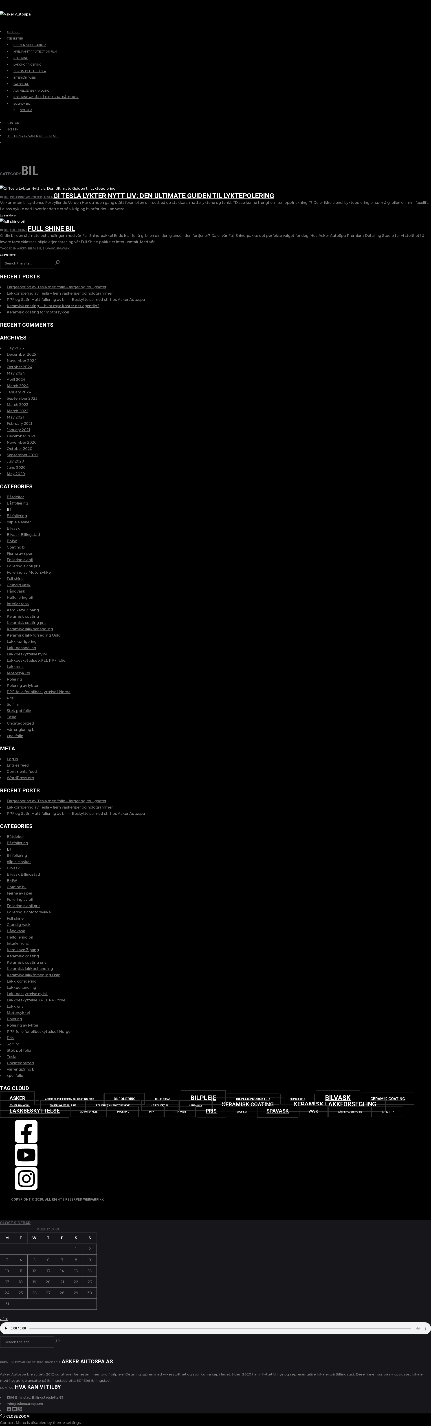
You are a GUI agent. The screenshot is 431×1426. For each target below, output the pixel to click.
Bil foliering (17, 516)
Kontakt (14, 123)
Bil (6, 197)
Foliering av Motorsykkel (29, 572)
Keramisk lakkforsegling (334, 1104)
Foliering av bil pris (23, 566)
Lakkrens (15, 667)
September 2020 (22, 455)
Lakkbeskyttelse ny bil (27, 654)
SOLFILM (26, 110)
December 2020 (21, 436)
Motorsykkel (18, 673)
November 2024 (22, 361)
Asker (22, 248)
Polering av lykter (26, 197)
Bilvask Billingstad (23, 535)
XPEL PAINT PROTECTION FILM (35, 51)
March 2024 (18, 386)
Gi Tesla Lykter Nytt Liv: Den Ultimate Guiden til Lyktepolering (163, 196)
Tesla (48, 197)
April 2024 (16, 379)
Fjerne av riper (19, 553)
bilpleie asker (19, 522)
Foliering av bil (20, 560)
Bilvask (48, 248)
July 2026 (15, 348)
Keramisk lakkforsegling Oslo (33, 635)
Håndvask (16, 591)
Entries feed (18, 765)
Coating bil (16, 547)
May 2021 (15, 417)
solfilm (241, 1111)
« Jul (4, 1319)
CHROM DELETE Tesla (29, 71)
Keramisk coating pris (26, 623)
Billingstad (163, 1099)
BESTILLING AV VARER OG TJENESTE (33, 136)
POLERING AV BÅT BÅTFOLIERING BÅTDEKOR (46, 97)
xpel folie (15, 736)
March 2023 (17, 405)
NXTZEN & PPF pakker (29, 45)
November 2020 (22, 442)
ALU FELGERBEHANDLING (31, 90)
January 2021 (18, 430)
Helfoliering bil (20, 597)
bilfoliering (124, 1099)
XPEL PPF (13, 32)
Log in (12, 759)
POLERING (20, 58)
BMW (12, 541)
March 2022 (17, 411)
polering (123, 1111)
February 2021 (19, 423)
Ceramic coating (387, 1098)
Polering (14, 679)
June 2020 (16, 467)
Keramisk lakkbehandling (30, 629)
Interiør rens (18, 604)
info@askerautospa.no (25, 1404)
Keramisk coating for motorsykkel (38, 312)
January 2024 (19, 392)
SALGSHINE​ (21, 84)
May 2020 (16, 474)
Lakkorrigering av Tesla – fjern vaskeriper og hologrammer (60, 293)
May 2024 (16, 373)
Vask (313, 1111)
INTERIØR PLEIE (24, 77)
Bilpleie (34, 248)
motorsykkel (88, 1111)
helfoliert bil (160, 1105)
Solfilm (13, 704)
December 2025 (21, 354)
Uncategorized (20, 723)
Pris (10, 698)
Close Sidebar (15, 1223)
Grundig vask (19, 585)
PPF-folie (180, 1111)
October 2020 (19, 449)
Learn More (8, 215)
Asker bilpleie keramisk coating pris (69, 1099)
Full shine (18, 230)
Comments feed (22, 771)
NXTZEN (12, 129)
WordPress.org (20, 778)
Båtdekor (15, 497)
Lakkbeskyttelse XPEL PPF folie (36, 660)
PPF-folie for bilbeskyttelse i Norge (38, 692)
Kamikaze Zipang (23, 610)
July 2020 (15, 461)
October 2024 (19, 367)
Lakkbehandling (21, 648)
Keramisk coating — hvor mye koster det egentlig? (53, 306)
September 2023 (22, 398)
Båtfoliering (17, 503)
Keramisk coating (23, 616)
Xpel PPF (388, 1111)
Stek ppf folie (19, 711)
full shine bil (51, 229)
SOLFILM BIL (21, 103)
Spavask (63, 248)
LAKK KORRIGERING (27, 64)
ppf (151, 1111)
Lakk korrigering (22, 641)
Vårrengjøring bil (21, 729)
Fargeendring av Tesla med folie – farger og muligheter (56, 287)
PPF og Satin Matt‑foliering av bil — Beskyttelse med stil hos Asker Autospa (76, 300)
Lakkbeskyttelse (34, 1111)
